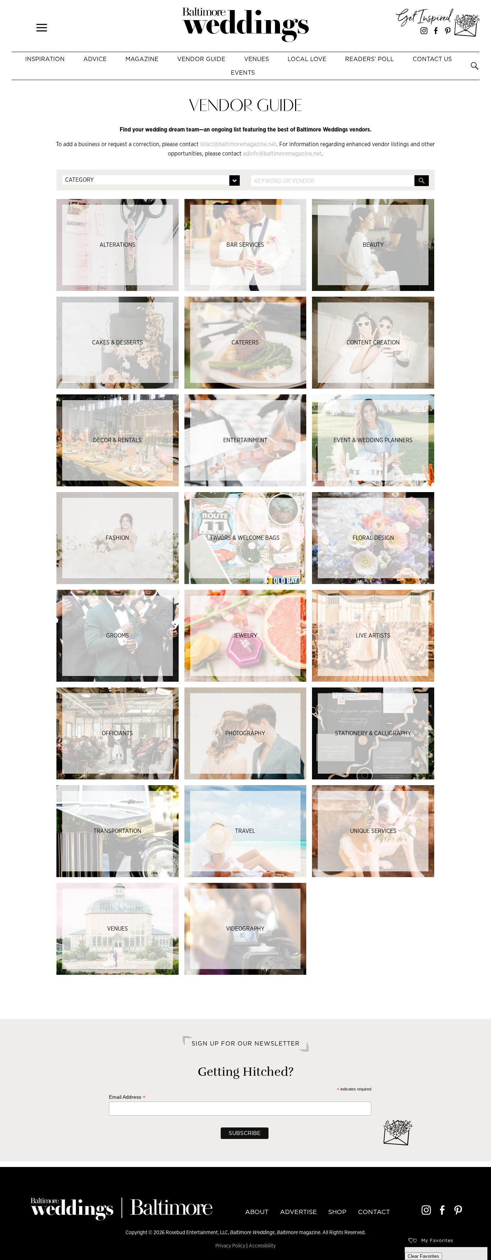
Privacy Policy (230, 1245)
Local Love (307, 59)
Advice (95, 59)
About (257, 1212)
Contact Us (432, 59)
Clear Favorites (423, 1256)
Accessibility (262, 1245)
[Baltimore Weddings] (245, 26)
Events (243, 73)
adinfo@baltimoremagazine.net (282, 153)
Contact (374, 1212)
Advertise (298, 1212)
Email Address (127, 1097)
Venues (256, 59)
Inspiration (45, 59)
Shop (337, 1212)
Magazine (142, 59)
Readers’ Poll (369, 59)
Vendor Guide (201, 59)
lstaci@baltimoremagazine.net (238, 144)
